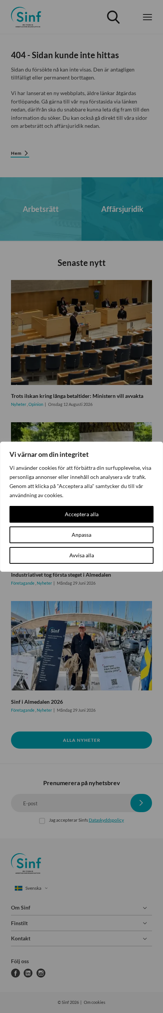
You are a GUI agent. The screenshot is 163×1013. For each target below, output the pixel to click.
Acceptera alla (82, 514)
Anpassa (81, 534)
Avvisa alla (81, 555)
